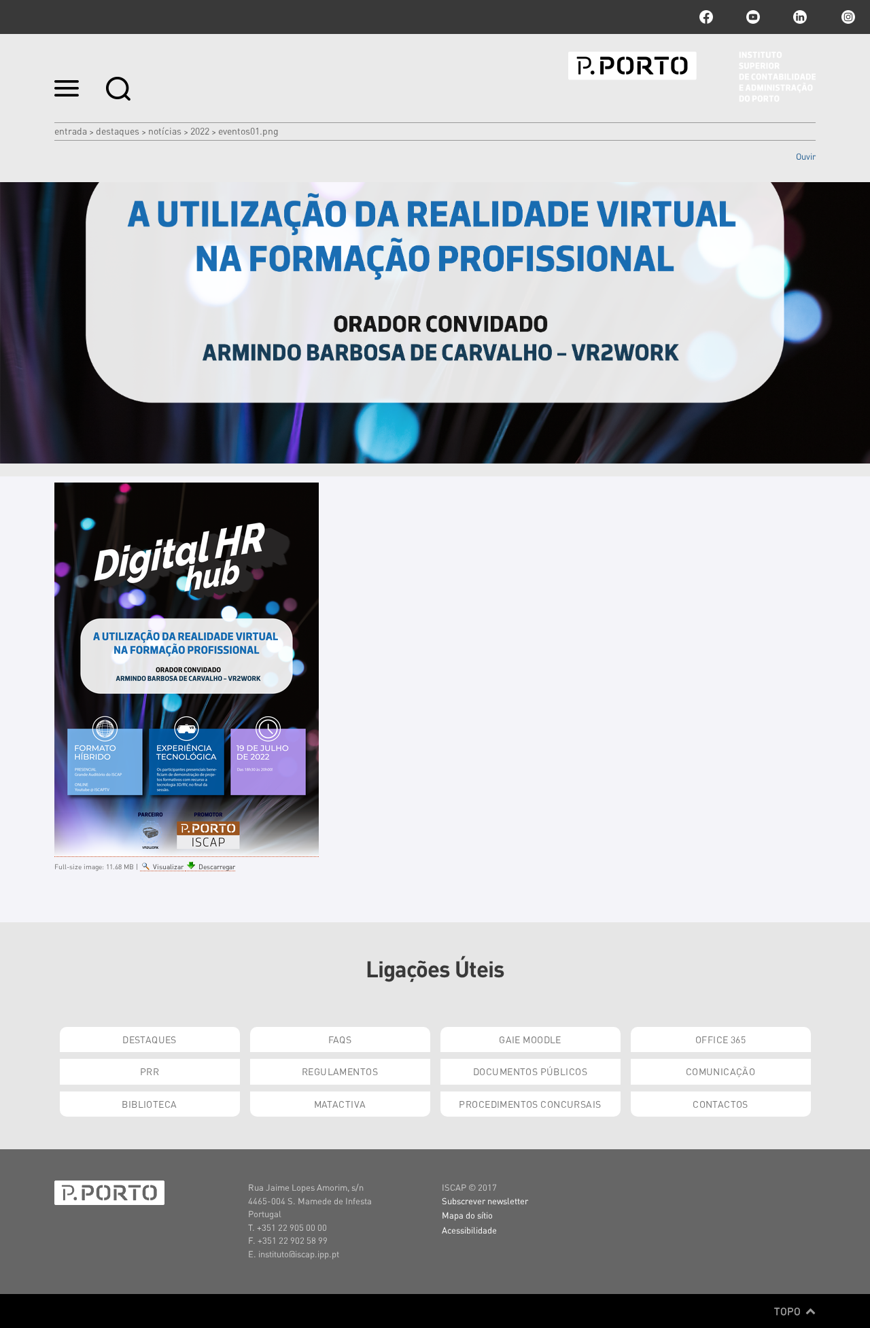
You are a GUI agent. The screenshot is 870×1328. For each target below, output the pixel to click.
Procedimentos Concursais (530, 1104)
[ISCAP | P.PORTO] (692, 77)
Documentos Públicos (530, 1071)
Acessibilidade (469, 1230)
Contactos (720, 1104)
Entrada (70, 130)
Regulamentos (340, 1071)
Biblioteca (149, 1104)
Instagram (847, 17)
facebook (706, 17)
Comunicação (721, 1071)
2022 (199, 130)
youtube (753, 17)
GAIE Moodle (530, 1039)
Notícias (164, 130)
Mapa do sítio (467, 1215)
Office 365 (720, 1039)
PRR (149, 1071)
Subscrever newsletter (485, 1200)
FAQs (340, 1039)
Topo (788, 1311)
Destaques (117, 130)
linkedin (800, 17)
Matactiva (340, 1104)
